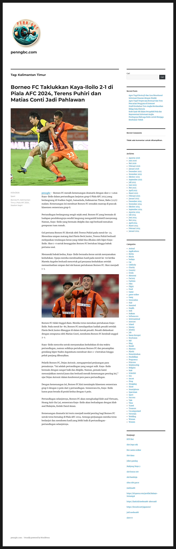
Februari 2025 (134, 196)
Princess (132, 362)
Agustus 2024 (134, 212)
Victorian (132, 414)
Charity (132, 267)
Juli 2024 (132, 215)
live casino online (134, 450)
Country (132, 270)
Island (131, 324)
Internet (132, 322)
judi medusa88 (133, 512)
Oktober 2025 (134, 177)
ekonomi (132, 276)
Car (130, 262)
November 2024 (135, 204)
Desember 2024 (135, 201)
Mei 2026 (132, 163)
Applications (134, 251)
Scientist (132, 373)
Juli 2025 (132, 182)
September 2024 (135, 209)
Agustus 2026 (134, 158)
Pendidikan (133, 357)
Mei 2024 (132, 220)
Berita (131, 254)
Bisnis (131, 257)
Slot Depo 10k (132, 445)
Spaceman (133, 392)
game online (134, 295)
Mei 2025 (132, 188)
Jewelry (132, 330)
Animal (132, 248)
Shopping (133, 384)
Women (132, 422)
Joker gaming (132, 461)
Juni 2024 (133, 218)
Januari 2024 (134, 231)
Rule (130, 370)
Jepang (131, 327)
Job (130, 332)
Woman (132, 419)
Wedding (132, 416)
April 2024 (133, 223)
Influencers (133, 316)
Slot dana (130, 455)
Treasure (132, 408)
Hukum (132, 313)
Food (131, 289)
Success (132, 397)
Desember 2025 (135, 171)
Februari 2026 (134, 166)
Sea (130, 376)
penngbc (46, 193)
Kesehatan (133, 338)
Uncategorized (135, 411)
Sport (13, 196)
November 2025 (135, 174)
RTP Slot (130, 439)
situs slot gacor (133, 483)
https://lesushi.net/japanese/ (139, 507)
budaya (132, 259)
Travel (131, 406)
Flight (131, 286)
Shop (131, 381)
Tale (130, 400)
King (131, 343)
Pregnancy (133, 360)
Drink (131, 273)
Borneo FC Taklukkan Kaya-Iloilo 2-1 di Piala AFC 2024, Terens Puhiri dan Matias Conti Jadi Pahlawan (62, 93)
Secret (131, 379)
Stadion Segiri (17, 205)
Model (131, 346)
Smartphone (134, 389)
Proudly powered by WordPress (37, 538)
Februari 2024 (134, 228)
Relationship (134, 365)
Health (131, 308)
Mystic (131, 351)
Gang (131, 297)
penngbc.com (24, 52)
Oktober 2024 (134, 207)
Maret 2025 (133, 193)
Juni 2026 (133, 161)
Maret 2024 (133, 226)
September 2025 (135, 180)
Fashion (132, 281)
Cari (128, 73)
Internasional (134, 319)
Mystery (132, 349)
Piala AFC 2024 (22, 203)
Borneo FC (15, 200)
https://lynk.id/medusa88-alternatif (142, 501)
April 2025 (133, 190)
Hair (130, 303)
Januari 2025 (134, 199)
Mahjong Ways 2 (133, 466)
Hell (130, 311)
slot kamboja (132, 477)
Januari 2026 (134, 169)
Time (131, 403)
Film (130, 284)
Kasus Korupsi (134, 335)
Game (131, 292)
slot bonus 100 (133, 472)
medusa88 (131, 488)
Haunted (132, 305)
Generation (133, 300)
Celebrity (132, 265)
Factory (132, 278)
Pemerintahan (134, 354)
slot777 (130, 518)
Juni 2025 (133, 185)
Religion (132, 368)
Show (131, 387)
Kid (130, 341)
